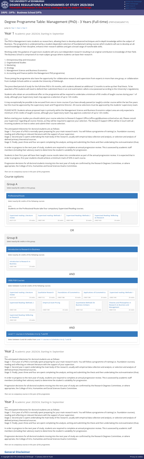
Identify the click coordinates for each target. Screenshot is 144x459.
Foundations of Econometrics (69, 292)
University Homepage (134, 1)
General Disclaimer (17, 452)
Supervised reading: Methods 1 (50, 215)
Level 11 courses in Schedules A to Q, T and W (54, 339)
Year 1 (13, 28)
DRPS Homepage (132, 4)
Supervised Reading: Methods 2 (78, 215)
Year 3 (24, 28)
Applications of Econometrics (95, 292)
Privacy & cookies (136, 457)
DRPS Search (130, 6)
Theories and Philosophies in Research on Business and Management (120, 305)
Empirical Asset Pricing (51, 303)
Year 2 (19, 28)
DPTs (12, 12)
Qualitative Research (46, 292)
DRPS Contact (131, 8)
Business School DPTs (29, 12)
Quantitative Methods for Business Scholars (85, 304)
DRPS (4, 12)
